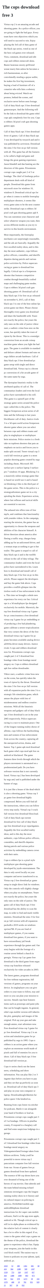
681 (32, 1266)
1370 (6, 1282)
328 (19, 1272)
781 (25, 1282)
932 (23, 1285)
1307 (33, 1269)
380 (18, 1266)
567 (11, 1285)
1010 (6, 1266)
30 (17, 1285)
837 (33, 1272)
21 (5, 1285)
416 (5, 1269)
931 (31, 1282)
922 (11, 1279)
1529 (6, 1272)
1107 (26, 1272)
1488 (12, 1276)
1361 (25, 1266)
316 (38, 1279)
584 (11, 1269)
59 (32, 1279)
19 (19, 1282)
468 (12, 1282)
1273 (25, 1279)
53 (12, 1266)
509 (25, 1269)
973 (33, 1276)
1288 (19, 1269)
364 (5, 1276)
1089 (20, 1276)
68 (38, 1266)
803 (26, 1276)
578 (18, 1279)
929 (38, 1282)
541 (5, 1279)
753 (12, 1272)
